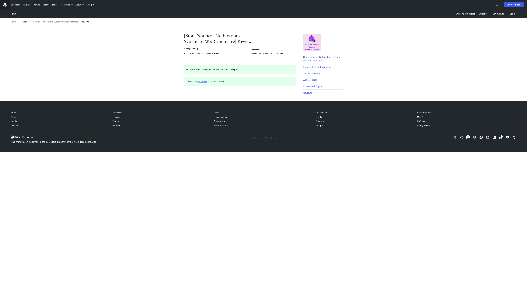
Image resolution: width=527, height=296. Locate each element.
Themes (116, 117)
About (13, 112)
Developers (219, 121)
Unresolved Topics (312, 86)
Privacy (14, 125)
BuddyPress (424, 125)
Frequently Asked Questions (317, 67)
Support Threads (311, 73)
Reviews (307, 92)
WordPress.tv (221, 125)
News (13, 117)
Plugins (116, 121)
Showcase (117, 112)
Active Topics (310, 80)
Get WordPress (514, 5)
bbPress (422, 121)
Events (319, 117)
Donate (320, 121)
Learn (216, 112)
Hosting (14, 121)
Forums (14, 14)
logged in (199, 53)
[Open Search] (497, 5)
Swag (319, 125)
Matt (420, 117)
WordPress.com (425, 112)
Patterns (116, 125)
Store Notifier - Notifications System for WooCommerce (52, 22)
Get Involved (321, 112)
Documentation (221, 117)
